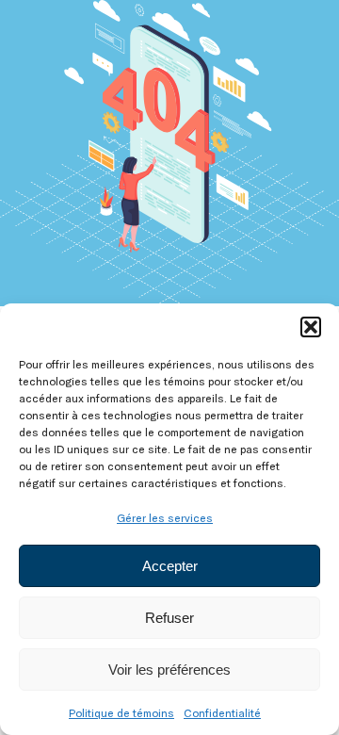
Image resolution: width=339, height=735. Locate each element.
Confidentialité (222, 712)
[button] (310, 327)
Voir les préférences (169, 670)
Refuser (169, 618)
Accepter (170, 566)
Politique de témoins (121, 712)
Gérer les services (165, 517)
